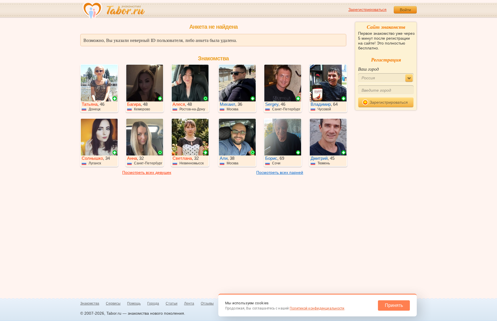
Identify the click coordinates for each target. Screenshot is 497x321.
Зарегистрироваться (367, 9)
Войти (405, 9)
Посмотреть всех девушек (146, 172)
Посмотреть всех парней (279, 172)
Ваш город (368, 69)
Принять (394, 305)
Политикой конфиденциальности (317, 308)
